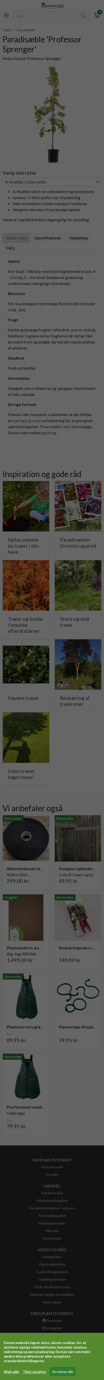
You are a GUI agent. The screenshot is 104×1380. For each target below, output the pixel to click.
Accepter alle (62, 1371)
